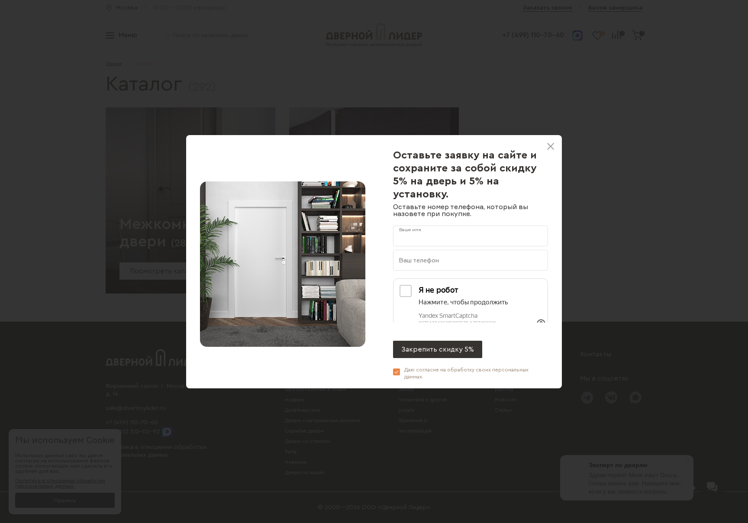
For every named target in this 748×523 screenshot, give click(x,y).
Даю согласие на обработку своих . (466, 373)
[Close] (551, 146)
